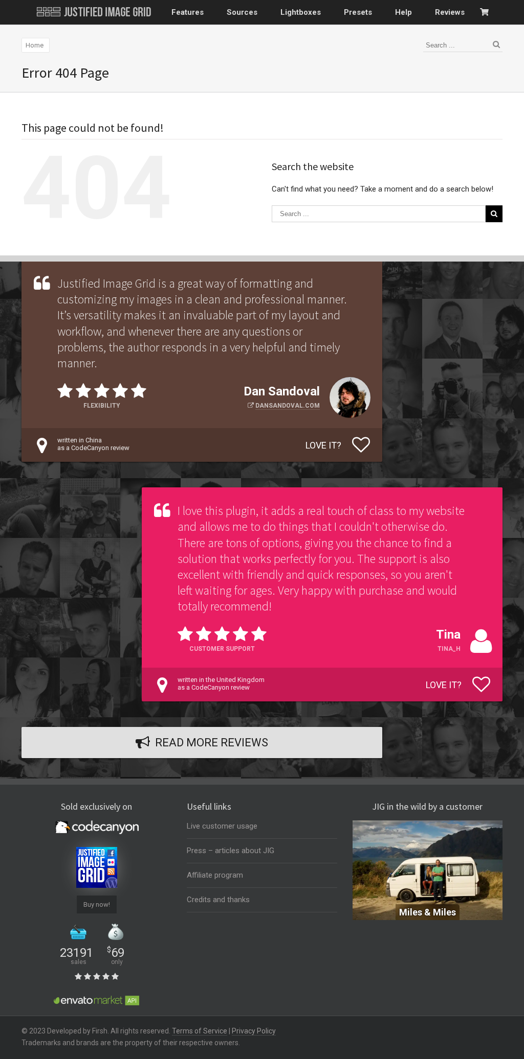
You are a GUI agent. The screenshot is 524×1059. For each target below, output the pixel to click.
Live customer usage (222, 826)
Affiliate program (215, 875)
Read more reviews (211, 742)
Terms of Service (199, 1031)
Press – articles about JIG (230, 850)
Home (34, 45)
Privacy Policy (254, 1031)
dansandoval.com (287, 405)
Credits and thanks (218, 899)
